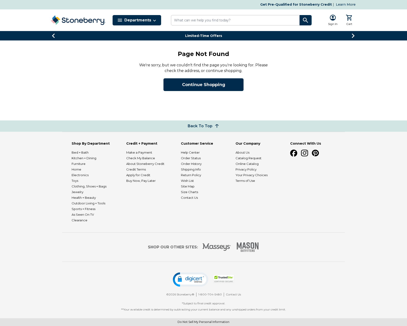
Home (76, 169)
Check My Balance (140, 158)
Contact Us (189, 197)
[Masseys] (217, 247)
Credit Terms (136, 169)
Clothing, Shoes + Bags (89, 186)
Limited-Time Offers (203, 36)
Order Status (191, 158)
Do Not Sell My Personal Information (203, 322)
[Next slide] (353, 35)
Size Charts (189, 192)
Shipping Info (191, 169)
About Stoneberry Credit (145, 164)
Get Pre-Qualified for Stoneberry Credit (296, 4)
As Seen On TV (83, 214)
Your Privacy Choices (252, 175)
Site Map (188, 186)
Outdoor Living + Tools (88, 203)
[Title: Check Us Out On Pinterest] (315, 153)
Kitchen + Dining (84, 158)
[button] (190, 279)
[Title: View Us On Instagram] (304, 153)
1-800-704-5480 (210, 294)
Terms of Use (245, 181)
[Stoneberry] (78, 20)
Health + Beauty (84, 197)
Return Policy (191, 175)
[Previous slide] (54, 35)
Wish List (187, 181)
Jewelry (77, 192)
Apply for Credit (138, 175)
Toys (75, 181)
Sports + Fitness (83, 209)
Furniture (78, 164)
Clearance (79, 220)
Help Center (190, 152)
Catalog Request (248, 158)
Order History (191, 164)
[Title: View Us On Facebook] (293, 153)
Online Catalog (247, 164)
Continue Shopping (203, 84)
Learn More (346, 4)
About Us (242, 152)
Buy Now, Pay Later (141, 181)
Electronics (80, 175)
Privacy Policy (246, 169)
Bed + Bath (80, 152)
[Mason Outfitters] (247, 247)
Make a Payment (139, 152)
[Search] (306, 20)
